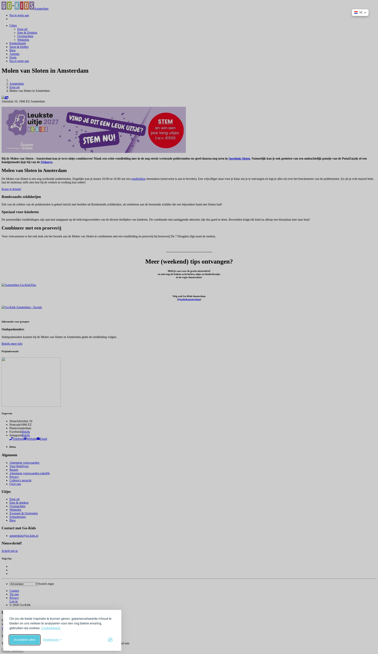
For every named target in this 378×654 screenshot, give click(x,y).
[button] (360, 12)
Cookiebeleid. (51, 628)
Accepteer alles (24, 639)
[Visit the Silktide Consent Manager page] (110, 640)
